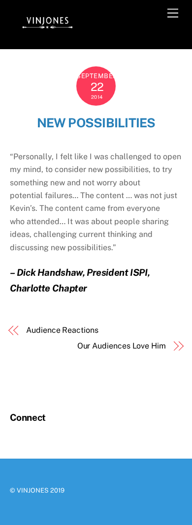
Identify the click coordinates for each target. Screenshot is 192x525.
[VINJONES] (47, 31)
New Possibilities (96, 123)
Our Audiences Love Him (121, 345)
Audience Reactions (62, 330)
